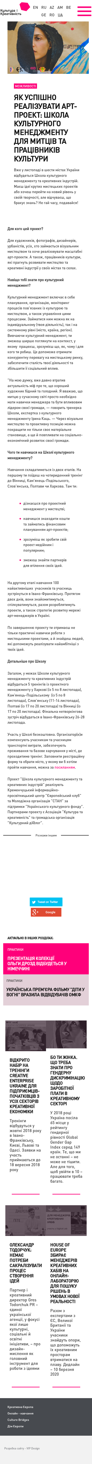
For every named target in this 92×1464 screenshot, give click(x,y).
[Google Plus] (46, 909)
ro (52, 15)
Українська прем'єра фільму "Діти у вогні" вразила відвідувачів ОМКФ (45, 992)
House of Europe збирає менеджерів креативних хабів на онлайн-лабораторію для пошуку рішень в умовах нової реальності (64, 1273)
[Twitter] (46, 899)
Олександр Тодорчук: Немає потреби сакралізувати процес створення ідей (26, 1263)
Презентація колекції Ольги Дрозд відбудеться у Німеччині (37, 963)
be (68, 7)
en (35, 7)
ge (43, 15)
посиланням (65, 767)
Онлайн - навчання (20, 1413)
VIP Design (33, 1448)
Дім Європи (15, 1426)
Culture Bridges (18, 1419)
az (52, 7)
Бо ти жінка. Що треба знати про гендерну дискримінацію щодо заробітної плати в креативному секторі (67, 1080)
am (60, 7)
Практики (15, 949)
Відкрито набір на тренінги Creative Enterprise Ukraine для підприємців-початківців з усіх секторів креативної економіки (25, 1085)
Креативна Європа (20, 1406)
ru (43, 7)
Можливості (25, 86)
